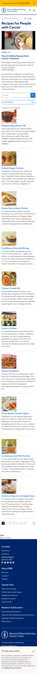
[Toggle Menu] (33, 10)
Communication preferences (13, 642)
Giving (4, 579)
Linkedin (13, 562)
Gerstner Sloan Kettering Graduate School (18, 615)
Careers (4, 576)
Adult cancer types (9, 589)
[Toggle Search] (30, 10)
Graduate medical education (13, 618)
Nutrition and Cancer (11, 18)
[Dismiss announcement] (34, 3)
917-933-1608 (25, 3)
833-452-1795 (7, 560)
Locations (5, 554)
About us (5, 572)
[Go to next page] (33, 523)
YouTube (10, 562)
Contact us (6, 551)
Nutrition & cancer (9, 599)
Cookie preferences (9, 646)
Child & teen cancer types (11, 592)
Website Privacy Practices (12, 668)
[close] (33, 651)
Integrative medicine (9, 595)
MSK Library (6, 621)
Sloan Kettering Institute (11, 612)
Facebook (5, 562)
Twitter (8, 562)
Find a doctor (7, 602)
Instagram (2, 562)
